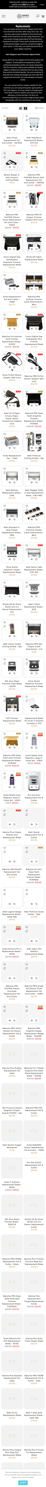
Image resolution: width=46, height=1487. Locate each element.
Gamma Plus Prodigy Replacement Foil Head (12, 1070)
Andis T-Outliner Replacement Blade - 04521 (12, 1184)
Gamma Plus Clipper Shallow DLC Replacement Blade (12, 834)
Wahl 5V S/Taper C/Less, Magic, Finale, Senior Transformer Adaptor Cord (12, 418)
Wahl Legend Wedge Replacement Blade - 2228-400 (12, 914)
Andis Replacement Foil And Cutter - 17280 (12, 299)
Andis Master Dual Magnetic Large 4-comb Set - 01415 (34, 758)
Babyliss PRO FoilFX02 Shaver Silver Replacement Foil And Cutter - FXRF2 (12, 219)
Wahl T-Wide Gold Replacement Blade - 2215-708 (34, 1415)
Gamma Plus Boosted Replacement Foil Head (12, 1378)
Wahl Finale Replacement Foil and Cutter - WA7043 (12, 140)
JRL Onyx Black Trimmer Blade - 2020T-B (12, 1222)
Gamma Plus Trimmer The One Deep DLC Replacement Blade (34, 1261)
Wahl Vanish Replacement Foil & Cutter (34, 834)
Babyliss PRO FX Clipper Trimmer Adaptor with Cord (34, 217)
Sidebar (41, 108)
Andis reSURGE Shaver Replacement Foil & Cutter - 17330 (34, 1147)
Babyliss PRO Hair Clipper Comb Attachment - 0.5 (34, 646)
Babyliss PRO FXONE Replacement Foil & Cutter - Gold (34, 1378)
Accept (23, 1483)
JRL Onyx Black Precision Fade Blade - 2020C (12, 683)
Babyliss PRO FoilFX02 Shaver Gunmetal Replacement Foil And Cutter (12, 991)
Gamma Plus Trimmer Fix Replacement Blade (34, 1452)
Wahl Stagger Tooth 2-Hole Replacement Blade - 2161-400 (34, 492)
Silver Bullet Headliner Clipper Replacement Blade (12, 569)
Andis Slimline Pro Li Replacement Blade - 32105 (12, 951)
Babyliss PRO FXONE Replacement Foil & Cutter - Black (11, 1261)
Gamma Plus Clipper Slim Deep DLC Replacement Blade (12, 1452)
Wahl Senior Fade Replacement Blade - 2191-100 (34, 569)
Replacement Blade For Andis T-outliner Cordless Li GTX (34, 721)
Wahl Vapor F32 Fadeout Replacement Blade (34, 951)
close (42, 4)
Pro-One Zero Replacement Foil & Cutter (34, 797)
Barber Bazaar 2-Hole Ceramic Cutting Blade (12, 177)
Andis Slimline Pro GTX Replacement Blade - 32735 (12, 1341)
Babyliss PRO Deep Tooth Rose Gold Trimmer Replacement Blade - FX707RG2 (12, 1301)
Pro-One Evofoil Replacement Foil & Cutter (34, 1165)
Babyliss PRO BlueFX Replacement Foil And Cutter (12, 872)
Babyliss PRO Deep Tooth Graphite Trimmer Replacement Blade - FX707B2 (34, 418)
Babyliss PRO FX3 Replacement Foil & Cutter (34, 1110)
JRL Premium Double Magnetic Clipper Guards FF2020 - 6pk (12, 1110)
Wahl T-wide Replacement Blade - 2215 (34, 607)
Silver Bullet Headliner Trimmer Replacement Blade (34, 683)
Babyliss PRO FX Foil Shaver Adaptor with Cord (34, 378)
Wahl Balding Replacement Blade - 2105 (12, 492)
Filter (6, 108)
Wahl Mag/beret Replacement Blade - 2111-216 (34, 140)
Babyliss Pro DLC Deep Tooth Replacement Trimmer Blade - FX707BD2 (34, 874)
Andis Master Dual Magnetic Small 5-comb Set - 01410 (12, 797)
